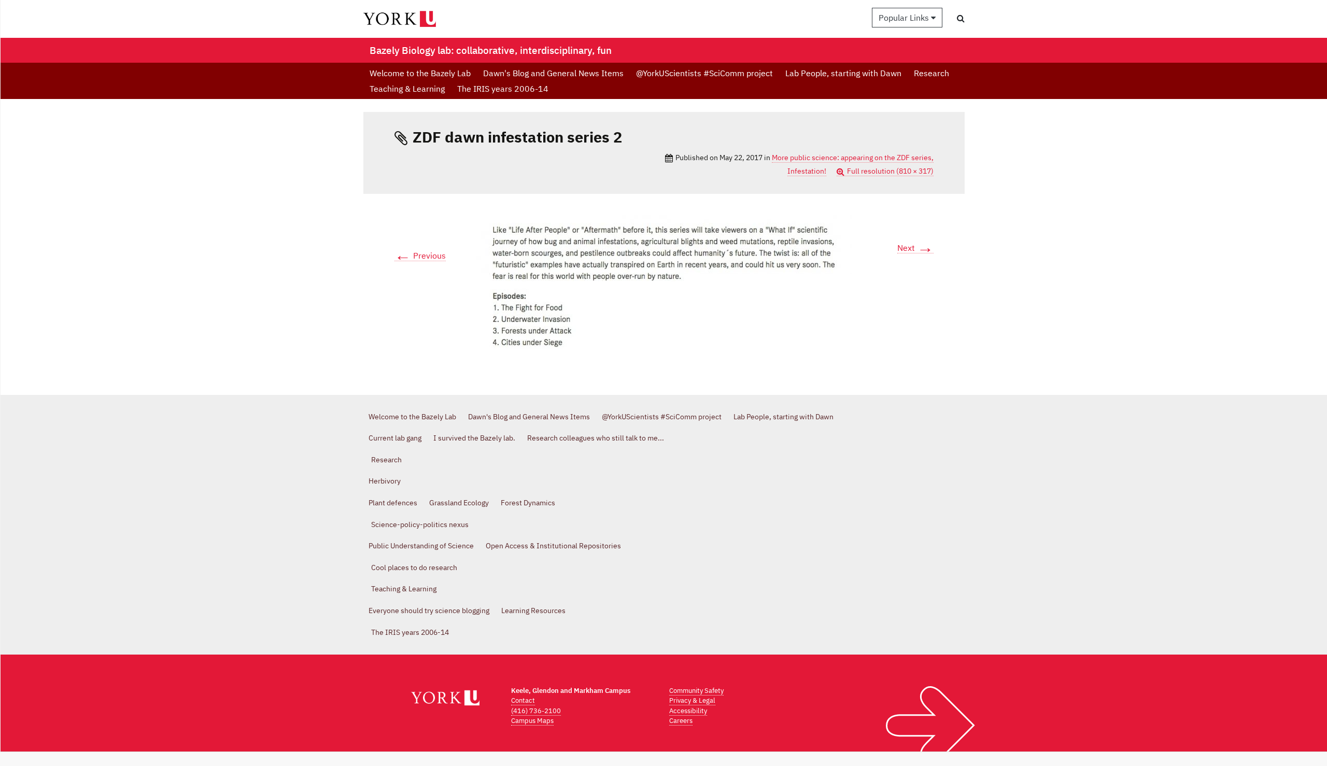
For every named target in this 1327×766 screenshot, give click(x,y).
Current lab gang (395, 438)
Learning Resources (533, 610)
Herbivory (385, 481)
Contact (523, 700)
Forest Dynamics (528, 502)
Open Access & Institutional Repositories (553, 545)
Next (915, 248)
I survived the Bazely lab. (474, 438)
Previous (420, 255)
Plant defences (393, 502)
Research (931, 73)
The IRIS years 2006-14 (502, 88)
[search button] (961, 18)
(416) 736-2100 (536, 710)
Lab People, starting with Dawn (843, 73)
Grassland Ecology (459, 502)
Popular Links (905, 17)
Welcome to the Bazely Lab (420, 73)
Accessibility (688, 710)
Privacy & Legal (692, 700)
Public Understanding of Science (421, 545)
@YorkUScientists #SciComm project (704, 73)
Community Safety (696, 690)
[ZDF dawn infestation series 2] (664, 286)
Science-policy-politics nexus (420, 524)
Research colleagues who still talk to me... (595, 438)
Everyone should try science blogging (429, 610)
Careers (681, 720)
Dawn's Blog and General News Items (553, 73)
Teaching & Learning (407, 88)
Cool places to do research (414, 567)
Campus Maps (532, 720)
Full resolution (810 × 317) (890, 171)
